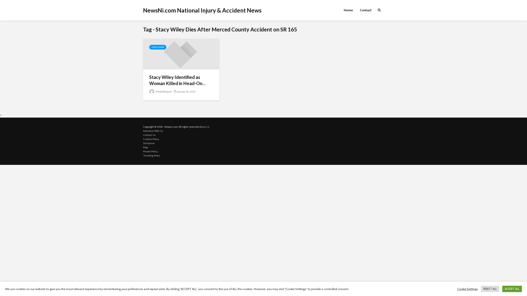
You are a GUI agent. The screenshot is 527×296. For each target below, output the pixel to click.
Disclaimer (149, 143)
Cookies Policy (151, 139)
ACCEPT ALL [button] (512, 288)
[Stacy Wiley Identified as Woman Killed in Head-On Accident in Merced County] (181, 54)
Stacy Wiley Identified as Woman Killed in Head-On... (177, 80)
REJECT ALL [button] (490, 288)
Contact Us (149, 134)
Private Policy (150, 151)
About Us (204, 126)
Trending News (151, 155)
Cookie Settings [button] (467, 289)
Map (145, 147)
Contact (366, 10)
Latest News (158, 47)
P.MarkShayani (163, 91)
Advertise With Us (153, 130)
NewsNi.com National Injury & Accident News (202, 10)
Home (348, 10)
